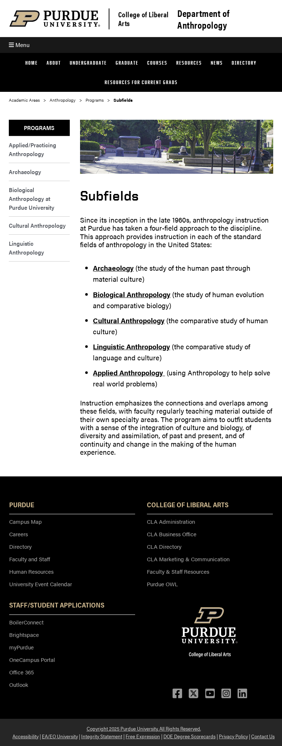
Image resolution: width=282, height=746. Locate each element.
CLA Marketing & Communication (188, 559)
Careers (18, 534)
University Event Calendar (40, 584)
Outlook (18, 684)
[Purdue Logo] (55, 18)
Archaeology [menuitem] (25, 171)
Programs (95, 100)
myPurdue (21, 647)
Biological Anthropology (131, 294)
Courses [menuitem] (157, 63)
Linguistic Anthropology (131, 347)
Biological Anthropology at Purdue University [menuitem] (31, 198)
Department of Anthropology (203, 19)
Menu (21, 44)
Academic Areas (24, 100)
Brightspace (24, 634)
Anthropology (63, 100)
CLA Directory (164, 546)
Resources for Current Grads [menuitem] (141, 82)
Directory (20, 546)
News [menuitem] (217, 63)
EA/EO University (60, 736)
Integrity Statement (101, 736)
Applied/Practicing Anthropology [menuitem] (32, 149)
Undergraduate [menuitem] (88, 63)
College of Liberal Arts (143, 19)
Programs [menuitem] (39, 127)
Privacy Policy (233, 736)
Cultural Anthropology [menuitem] (37, 225)
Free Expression (143, 736)
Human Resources (31, 571)
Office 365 (21, 672)
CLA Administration (171, 521)
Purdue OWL (162, 584)
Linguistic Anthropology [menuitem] (26, 247)
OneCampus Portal (32, 659)
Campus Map (25, 521)
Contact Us (263, 736)
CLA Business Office (171, 534)
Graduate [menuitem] (127, 63)
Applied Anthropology (129, 373)
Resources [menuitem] (189, 63)
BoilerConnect (26, 622)
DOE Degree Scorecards (189, 736)
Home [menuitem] (31, 63)
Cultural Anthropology (128, 320)
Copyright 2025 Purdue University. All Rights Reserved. (144, 728)
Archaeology (113, 268)
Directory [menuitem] (244, 63)
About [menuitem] (54, 63)
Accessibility (25, 736)
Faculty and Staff (29, 559)
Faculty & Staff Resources (178, 571)
